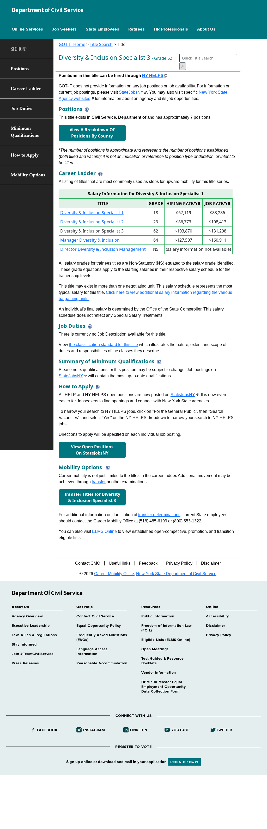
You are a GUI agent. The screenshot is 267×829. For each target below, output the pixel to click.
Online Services (27, 29)
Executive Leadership (31, 626)
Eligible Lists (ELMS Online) (165, 640)
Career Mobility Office (114, 573)
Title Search (101, 44)
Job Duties (21, 108)
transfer (99, 482)
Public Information (157, 616)
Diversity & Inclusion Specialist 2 (92, 222)
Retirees (136, 29)
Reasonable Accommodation (101, 663)
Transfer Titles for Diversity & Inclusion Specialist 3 (92, 497)
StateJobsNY (131, 92)
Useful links (119, 563)
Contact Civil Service (95, 616)
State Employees (102, 29)
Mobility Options (28, 174)
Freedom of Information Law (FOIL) (166, 628)
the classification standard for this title (103, 344)
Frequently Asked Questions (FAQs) (101, 637)
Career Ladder (26, 88)
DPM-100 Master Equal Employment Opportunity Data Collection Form (163, 686)
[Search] (182, 66)
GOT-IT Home (72, 44)
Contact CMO (87, 563)
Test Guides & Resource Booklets (162, 661)
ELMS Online (104, 531)
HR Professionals (171, 29)
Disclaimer (211, 563)
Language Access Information (91, 651)
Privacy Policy (179, 563)
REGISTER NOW (184, 762)
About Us (206, 29)
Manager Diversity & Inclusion (90, 240)
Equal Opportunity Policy (98, 626)
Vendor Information (158, 673)
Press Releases (25, 663)
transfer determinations (159, 514)
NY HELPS (152, 75)
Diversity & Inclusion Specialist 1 (92, 213)
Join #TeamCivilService (32, 654)
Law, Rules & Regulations (34, 635)
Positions (20, 68)
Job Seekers (64, 29)
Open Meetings (154, 649)
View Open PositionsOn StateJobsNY (92, 450)
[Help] (85, 108)
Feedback (148, 563)
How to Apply (25, 155)
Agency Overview (27, 616)
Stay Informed (24, 644)
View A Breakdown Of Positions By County (92, 133)
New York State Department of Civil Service (176, 573)
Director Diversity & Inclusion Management (103, 249)
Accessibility (217, 616)
